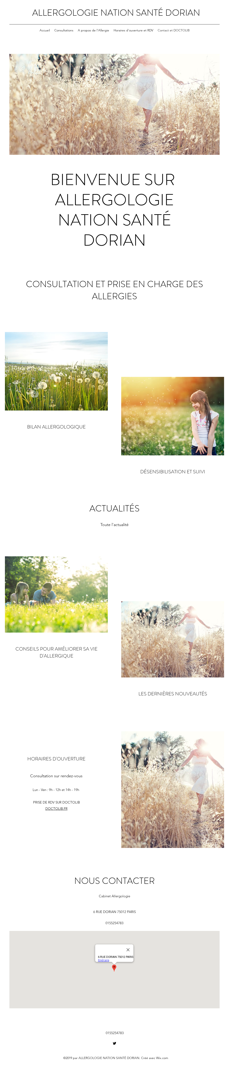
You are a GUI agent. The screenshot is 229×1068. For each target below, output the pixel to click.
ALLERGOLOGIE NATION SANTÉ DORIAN (116, 12)
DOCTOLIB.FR (56, 808)
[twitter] (114, 1043)
